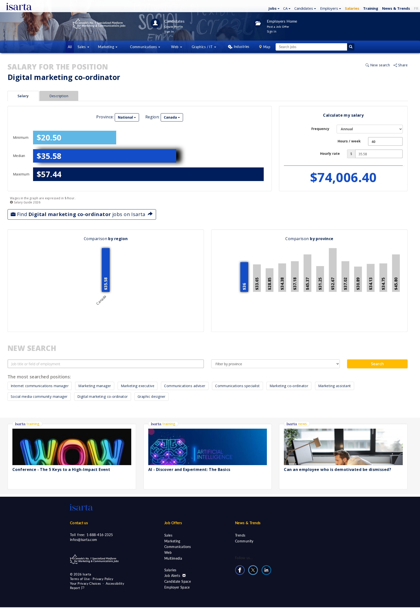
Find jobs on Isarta (82, 214)
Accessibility (115, 583)
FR (416, 8)
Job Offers (173, 523)
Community (244, 541)
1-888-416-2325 (100, 535)
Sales (168, 535)
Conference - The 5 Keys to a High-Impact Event (61, 469)
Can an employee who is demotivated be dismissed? (337, 469)
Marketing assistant (334, 385)
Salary (23, 96)
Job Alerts (172, 575)
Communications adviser (184, 385)
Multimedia (173, 558)
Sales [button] (82, 47)
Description (59, 96)
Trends (240, 535)
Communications (177, 547)
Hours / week (349, 141)
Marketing (172, 541)
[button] (273, 8)
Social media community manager (39, 396)
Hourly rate (330, 153)
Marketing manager (94, 385)
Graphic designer (152, 396)
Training (370, 8)
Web (168, 552)
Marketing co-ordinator (289, 385)
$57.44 (49, 174)
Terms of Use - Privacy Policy (91, 579)
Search (377, 363)
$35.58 (49, 156)
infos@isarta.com (83, 540)
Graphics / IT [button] (203, 47)
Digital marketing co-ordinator (102, 396)
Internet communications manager (40, 385)
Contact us (79, 523)
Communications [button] (144, 47)
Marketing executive (137, 385)
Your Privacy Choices (85, 583)
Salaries (170, 570)
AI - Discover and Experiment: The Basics (189, 469)
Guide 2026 (26, 202)
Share (402, 65)
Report (75, 588)
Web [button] (175, 47)
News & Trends (248, 523)
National (126, 117)
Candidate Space (177, 581)
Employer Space (177, 587)
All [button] (70, 47)
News (396, 8)
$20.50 (49, 137)
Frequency (320, 128)
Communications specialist (237, 385)
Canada (171, 117)
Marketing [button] (106, 47)
